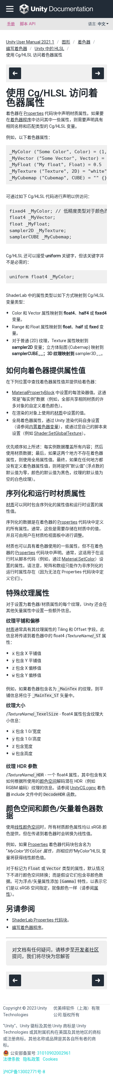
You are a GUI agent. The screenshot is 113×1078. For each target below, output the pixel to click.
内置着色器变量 (43, 426)
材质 (58, 413)
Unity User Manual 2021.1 (30, 42)
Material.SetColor (78, 559)
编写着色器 (16, 48)
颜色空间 (48, 781)
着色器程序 (20, 119)
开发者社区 (87, 950)
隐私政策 (31, 1059)
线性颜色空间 (27, 827)
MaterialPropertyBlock (33, 392)
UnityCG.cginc (83, 787)
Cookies (50, 1059)
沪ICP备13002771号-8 (24, 1071)
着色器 (84, 42)
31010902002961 (54, 1053)
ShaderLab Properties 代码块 (39, 920)
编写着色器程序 (27, 927)
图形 (66, 42)
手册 (11, 24)
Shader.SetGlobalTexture (58, 433)
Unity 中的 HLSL (49, 48)
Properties (34, 113)
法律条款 (11, 1059)
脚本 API (28, 24)
